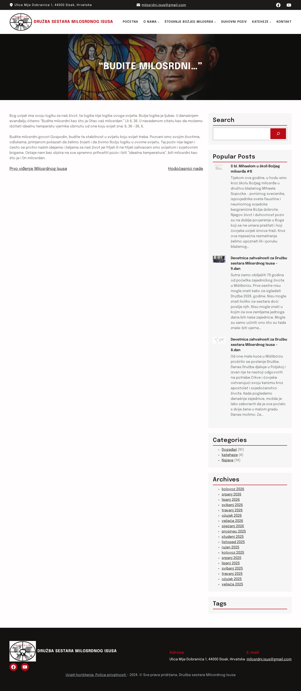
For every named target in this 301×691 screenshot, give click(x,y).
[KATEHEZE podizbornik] (270, 22)
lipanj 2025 (231, 563)
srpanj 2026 (231, 494)
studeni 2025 (233, 537)
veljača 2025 (232, 584)
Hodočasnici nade (185, 169)
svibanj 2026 (232, 505)
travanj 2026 (232, 510)
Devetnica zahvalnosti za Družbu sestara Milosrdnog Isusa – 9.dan (259, 263)
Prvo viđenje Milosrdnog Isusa (38, 169)
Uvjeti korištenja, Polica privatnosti (96, 675)
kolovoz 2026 (233, 489)
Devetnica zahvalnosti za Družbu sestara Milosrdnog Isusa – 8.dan (259, 345)
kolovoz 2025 (233, 553)
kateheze (230, 455)
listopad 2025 (233, 542)
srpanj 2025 (231, 558)
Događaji (229, 450)
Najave (227, 460)
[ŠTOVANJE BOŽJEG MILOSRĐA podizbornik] (215, 22)
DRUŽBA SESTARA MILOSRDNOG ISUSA (73, 22)
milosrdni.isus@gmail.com (164, 5)
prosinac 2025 (234, 531)
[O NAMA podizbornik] (158, 22)
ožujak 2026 (232, 516)
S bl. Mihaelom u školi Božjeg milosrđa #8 (255, 168)
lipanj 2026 (231, 500)
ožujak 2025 (232, 579)
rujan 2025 (230, 547)
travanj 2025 (232, 574)
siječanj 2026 (233, 526)
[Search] (278, 133)
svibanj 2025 (232, 568)
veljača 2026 (232, 521)
